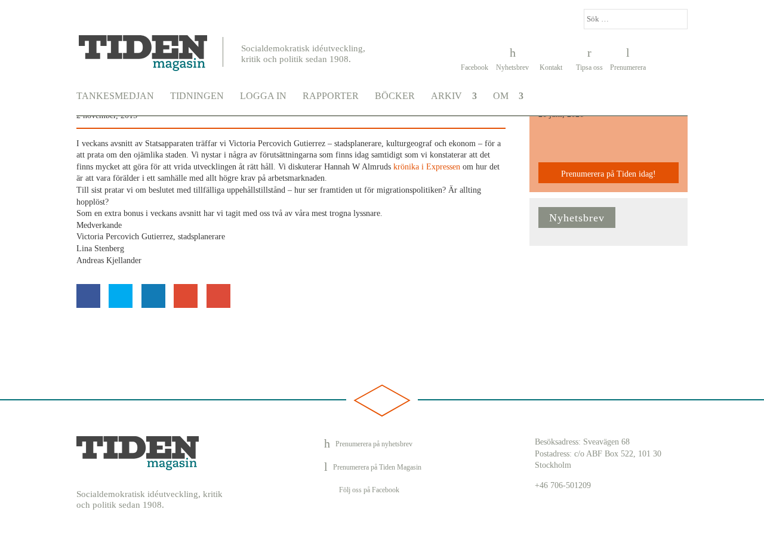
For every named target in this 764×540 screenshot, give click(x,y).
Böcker (395, 96)
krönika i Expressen (426, 166)
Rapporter (331, 96)
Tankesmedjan (115, 96)
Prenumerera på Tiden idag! (608, 173)
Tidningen (197, 96)
